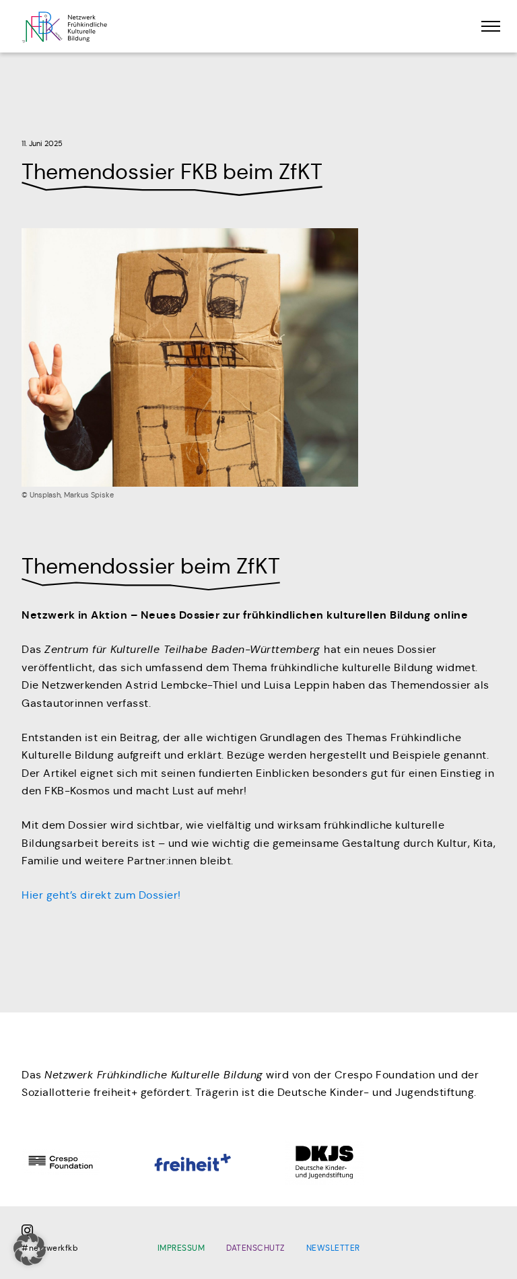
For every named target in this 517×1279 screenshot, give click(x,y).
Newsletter (333, 1248)
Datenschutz (255, 1248)
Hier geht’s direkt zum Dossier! (101, 895)
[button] (29, 1249)
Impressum (181, 1248)
